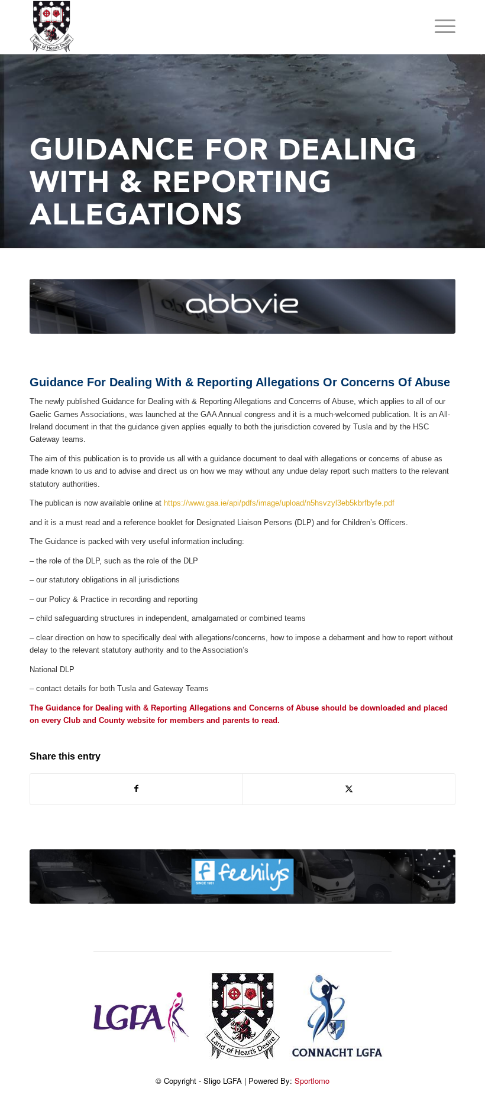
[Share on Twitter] (349, 789)
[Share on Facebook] (136, 789)
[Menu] (439, 27)
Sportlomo (312, 1080)
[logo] (52, 27)
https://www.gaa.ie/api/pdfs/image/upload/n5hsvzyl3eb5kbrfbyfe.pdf (279, 503)
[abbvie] (242, 306)
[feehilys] (242, 876)
